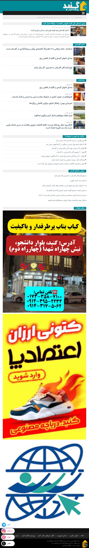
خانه (82, 535)
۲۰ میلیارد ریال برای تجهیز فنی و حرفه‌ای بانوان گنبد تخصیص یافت (63, 185)
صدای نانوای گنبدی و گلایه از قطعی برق (55, 58)
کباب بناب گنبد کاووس (77, 180)
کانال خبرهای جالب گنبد (46, 535)
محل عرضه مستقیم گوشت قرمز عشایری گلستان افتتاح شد (65, 190)
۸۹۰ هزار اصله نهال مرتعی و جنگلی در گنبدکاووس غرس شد (65, 144)
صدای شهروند (62, 535)
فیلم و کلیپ (74, 535)
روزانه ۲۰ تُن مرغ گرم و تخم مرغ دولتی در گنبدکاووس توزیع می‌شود (63, 156)
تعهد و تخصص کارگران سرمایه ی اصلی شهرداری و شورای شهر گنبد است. (61, 163)
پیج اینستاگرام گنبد (28, 535)
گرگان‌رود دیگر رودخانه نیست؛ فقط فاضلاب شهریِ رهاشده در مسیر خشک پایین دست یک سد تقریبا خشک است (39, 126)
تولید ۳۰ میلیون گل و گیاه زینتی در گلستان (71, 152)
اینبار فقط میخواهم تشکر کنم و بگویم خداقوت (53, 115)
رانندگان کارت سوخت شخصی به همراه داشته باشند (68, 160)
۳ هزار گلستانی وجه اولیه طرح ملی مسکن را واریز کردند (50, 30)
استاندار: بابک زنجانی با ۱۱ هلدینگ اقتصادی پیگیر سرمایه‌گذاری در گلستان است (39, 49)
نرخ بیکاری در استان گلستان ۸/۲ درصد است (70, 140)
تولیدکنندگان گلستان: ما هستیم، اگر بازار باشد (53, 68)
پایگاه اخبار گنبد (67, 545)
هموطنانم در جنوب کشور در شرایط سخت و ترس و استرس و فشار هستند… (41, 97)
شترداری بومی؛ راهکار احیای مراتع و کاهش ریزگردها (50, 103)
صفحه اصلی (78, 17)
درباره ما (16, 535)
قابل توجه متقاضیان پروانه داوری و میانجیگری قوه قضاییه (66, 200)
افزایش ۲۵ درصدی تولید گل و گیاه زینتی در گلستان (68, 148)
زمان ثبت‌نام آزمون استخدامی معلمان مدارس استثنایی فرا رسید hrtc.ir (62, 195)
